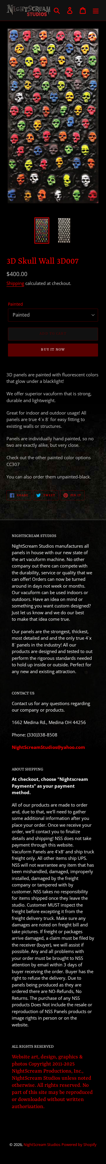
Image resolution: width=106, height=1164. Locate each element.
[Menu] (95, 10)
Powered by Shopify (79, 1144)
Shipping (15, 283)
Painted (15, 304)
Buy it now (53, 350)
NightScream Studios (42, 1144)
